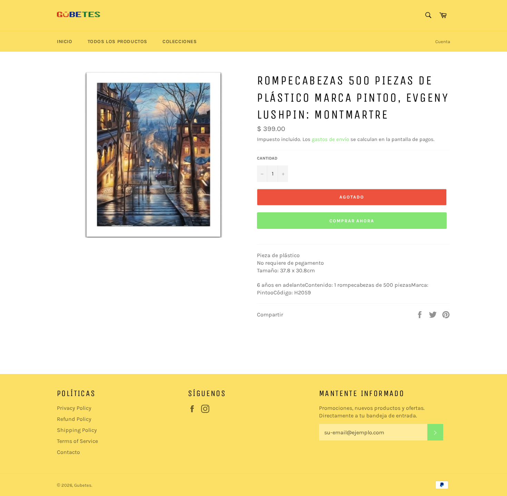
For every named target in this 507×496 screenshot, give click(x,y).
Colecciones (179, 41)
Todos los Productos (117, 41)
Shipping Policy (77, 430)
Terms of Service (77, 441)
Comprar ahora (351, 220)
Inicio (64, 41)
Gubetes (82, 485)
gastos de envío (330, 139)
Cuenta (442, 41)
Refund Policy (74, 419)
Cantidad (267, 158)
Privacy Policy (74, 408)
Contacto (68, 452)
